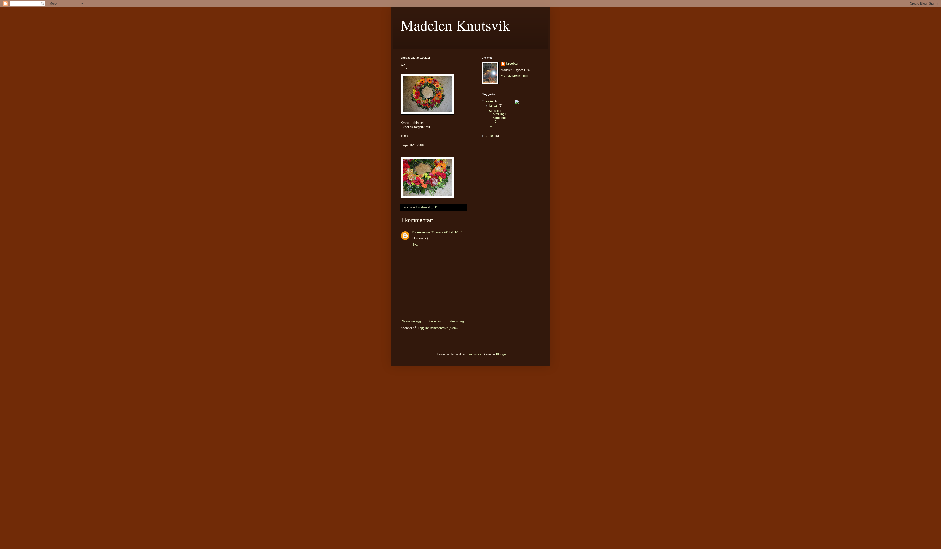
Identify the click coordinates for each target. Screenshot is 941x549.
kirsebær (512, 63)
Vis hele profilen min (514, 75)
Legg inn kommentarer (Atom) (438, 328)
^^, (491, 127)
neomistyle (474, 354)
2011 (490, 100)
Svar (415, 244)
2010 (490, 135)
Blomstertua (421, 232)
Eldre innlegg (457, 321)
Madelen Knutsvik (455, 25)
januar (494, 105)
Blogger (501, 354)
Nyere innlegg (411, 321)
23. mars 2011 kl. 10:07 (446, 232)
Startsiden (434, 321)
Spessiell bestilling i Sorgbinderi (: (498, 116)
